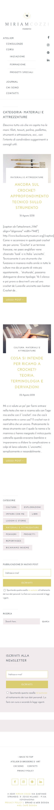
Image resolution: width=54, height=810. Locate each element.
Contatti (12, 93)
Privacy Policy (25, 771)
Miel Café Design (27, 805)
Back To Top (25, 757)
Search (45, 622)
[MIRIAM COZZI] (27, 21)
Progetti (29, 534)
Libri (35, 514)
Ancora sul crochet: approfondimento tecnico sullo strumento (29, 196)
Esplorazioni (32, 507)
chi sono (12, 87)
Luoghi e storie (16, 521)
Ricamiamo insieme (17, 547)
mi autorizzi (33, 590)
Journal (12, 81)
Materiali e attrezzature (27, 177)
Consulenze (14, 43)
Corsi (10, 49)
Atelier (8, 38)
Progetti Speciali (21, 72)
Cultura (19, 347)
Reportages (13, 541)
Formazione (18, 64)
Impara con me (15, 514)
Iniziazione (17, 56)
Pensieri (11, 534)
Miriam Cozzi (23, 794)
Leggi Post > (15, 299)
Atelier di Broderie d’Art (25, 761)
